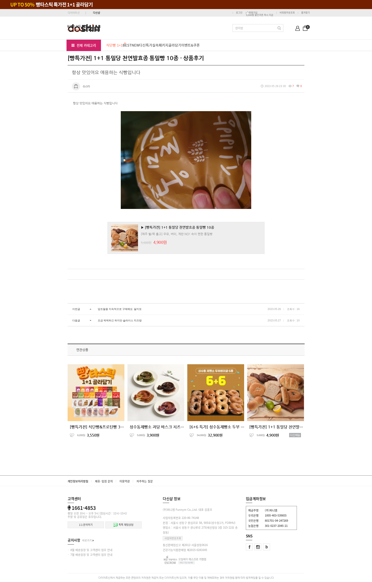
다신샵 (96, 13)
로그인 (239, 12)
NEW (135, 45)
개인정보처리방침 (78, 481)
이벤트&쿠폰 (190, 45)
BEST (127, 45)
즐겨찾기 (305, 12)
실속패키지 (160, 45)
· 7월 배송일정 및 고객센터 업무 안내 (90, 554)
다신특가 (145, 45)
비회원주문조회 (287, 12)
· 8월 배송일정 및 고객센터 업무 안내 (90, 550)
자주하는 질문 (144, 481)
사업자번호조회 (172, 538)
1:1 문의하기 (86, 525)
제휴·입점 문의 (104, 481)
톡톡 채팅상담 (126, 525)
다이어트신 (74, 13)
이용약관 (124, 481)
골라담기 (174, 45)
